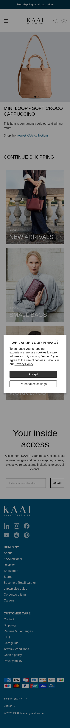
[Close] (56, 341)
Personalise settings (33, 383)
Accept (33, 374)
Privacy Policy (24, 364)
